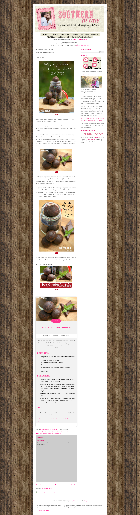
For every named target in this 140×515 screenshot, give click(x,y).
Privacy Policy (72, 501)
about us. (90, 118)
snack (53, 433)
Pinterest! (85, 39)
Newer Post (39, 485)
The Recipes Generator (59, 425)
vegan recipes (58, 433)
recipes (50, 433)
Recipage (97, 137)
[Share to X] (64, 429)
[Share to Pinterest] (67, 429)
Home (56, 485)
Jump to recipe (40, 57)
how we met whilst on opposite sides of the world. (92, 119)
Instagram (79, 39)
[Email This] (61, 429)
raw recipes (42, 433)
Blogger (86, 501)
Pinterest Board (91, 139)
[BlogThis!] (62, 429)
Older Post (74, 485)
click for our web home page (82, 45)
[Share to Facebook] (65, 429)
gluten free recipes (43, 431)
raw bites (37, 433)
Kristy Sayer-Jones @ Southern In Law (48, 429)
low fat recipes (58, 431)
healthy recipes (51, 431)
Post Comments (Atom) (47, 488)
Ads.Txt (39, 510)
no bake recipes (73, 431)
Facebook (74, 39)
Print (56, 321)
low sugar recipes (65, 431)
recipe (46, 433)
